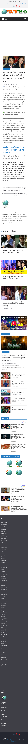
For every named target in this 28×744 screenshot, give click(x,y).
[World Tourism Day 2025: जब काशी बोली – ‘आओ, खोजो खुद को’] (5, 392)
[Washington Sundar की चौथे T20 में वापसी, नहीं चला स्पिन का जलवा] (5, 384)
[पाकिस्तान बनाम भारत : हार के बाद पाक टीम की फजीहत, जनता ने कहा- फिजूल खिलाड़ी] (5, 410)
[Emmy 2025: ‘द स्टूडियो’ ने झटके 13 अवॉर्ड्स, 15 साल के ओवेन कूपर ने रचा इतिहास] (5, 401)
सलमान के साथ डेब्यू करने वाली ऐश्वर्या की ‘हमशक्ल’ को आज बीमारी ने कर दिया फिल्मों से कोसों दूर (13, 304)
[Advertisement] (14, 35)
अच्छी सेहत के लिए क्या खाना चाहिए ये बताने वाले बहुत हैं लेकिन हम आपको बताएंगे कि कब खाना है (14, 189)
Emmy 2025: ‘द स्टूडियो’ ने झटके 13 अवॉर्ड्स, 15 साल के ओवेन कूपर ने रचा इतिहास (18, 400)
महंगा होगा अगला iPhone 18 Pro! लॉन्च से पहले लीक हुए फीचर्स (18, 374)
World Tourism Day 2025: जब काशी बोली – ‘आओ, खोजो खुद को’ (18, 391)
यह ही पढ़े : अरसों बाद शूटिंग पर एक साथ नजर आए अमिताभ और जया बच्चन (14, 150)
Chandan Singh (13, 363)
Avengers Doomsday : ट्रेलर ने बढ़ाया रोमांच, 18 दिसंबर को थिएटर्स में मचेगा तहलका (13, 357)
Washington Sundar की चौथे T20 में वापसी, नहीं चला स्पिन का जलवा (18, 383)
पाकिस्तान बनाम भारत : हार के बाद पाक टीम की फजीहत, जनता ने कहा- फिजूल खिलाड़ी (18, 409)
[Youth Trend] (3, 19)
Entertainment (6, 68)
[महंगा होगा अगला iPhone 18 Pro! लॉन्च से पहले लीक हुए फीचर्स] (5, 375)
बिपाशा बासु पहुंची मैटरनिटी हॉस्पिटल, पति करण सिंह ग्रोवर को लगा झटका (13, 251)
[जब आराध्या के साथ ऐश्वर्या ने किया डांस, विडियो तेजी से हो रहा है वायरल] (14, 261)
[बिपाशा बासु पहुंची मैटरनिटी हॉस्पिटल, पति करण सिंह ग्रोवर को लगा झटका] (14, 235)
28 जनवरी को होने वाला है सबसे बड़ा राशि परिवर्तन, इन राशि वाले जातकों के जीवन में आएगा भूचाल (13, 195)
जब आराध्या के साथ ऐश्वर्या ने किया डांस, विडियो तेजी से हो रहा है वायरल (13, 277)
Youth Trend (14, 84)
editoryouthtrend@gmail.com (4, 725)
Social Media (4, 707)
